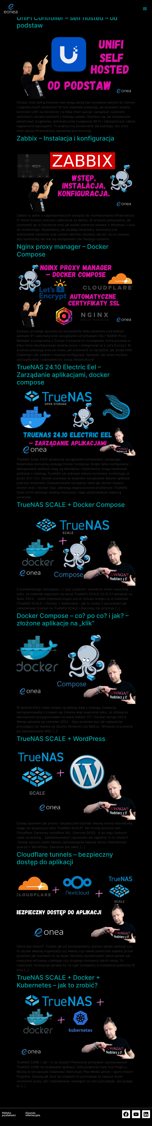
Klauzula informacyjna (33, 1114)
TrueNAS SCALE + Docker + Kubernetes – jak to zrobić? (58, 981)
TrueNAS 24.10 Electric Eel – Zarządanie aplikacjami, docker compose (63, 374)
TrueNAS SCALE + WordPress (61, 739)
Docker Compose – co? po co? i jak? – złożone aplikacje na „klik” (73, 619)
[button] (145, 8)
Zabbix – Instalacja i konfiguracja (65, 138)
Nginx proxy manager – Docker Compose (62, 250)
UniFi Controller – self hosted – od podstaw (67, 21)
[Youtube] (136, 1114)
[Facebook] (126, 1114)
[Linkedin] (146, 1114)
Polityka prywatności (9, 1114)
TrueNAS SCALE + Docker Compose (71, 504)
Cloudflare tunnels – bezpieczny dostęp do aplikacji (65, 858)
